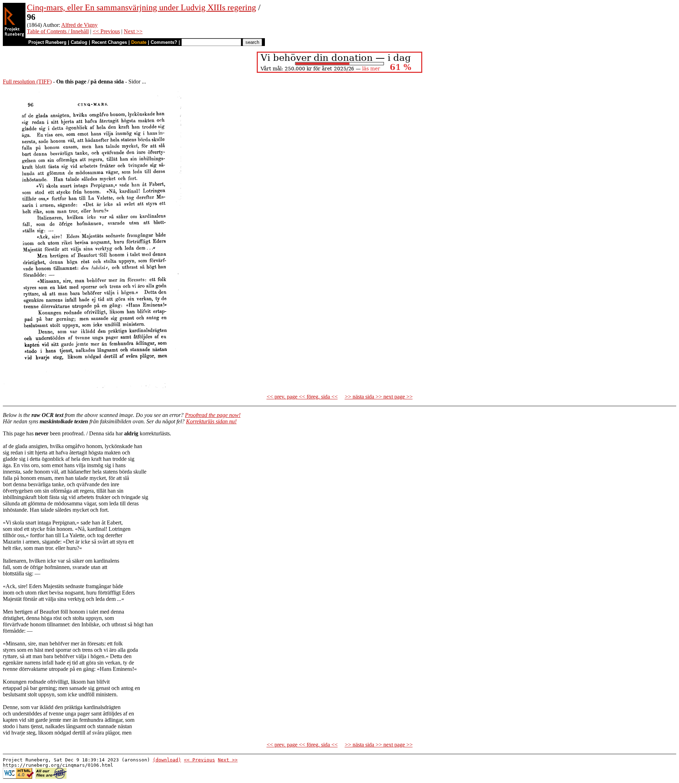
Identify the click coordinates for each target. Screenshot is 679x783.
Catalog (79, 42)
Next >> (133, 31)
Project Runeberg (47, 42)
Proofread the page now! (212, 415)
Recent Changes (109, 42)
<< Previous (106, 31)
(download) (167, 759)
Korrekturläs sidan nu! (211, 421)
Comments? (164, 42)
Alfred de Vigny (79, 25)
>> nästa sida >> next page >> (379, 397)
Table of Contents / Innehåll (58, 31)
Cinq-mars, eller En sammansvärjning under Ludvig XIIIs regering (141, 7)
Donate (138, 42)
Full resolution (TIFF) (27, 82)
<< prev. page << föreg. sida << (302, 397)
